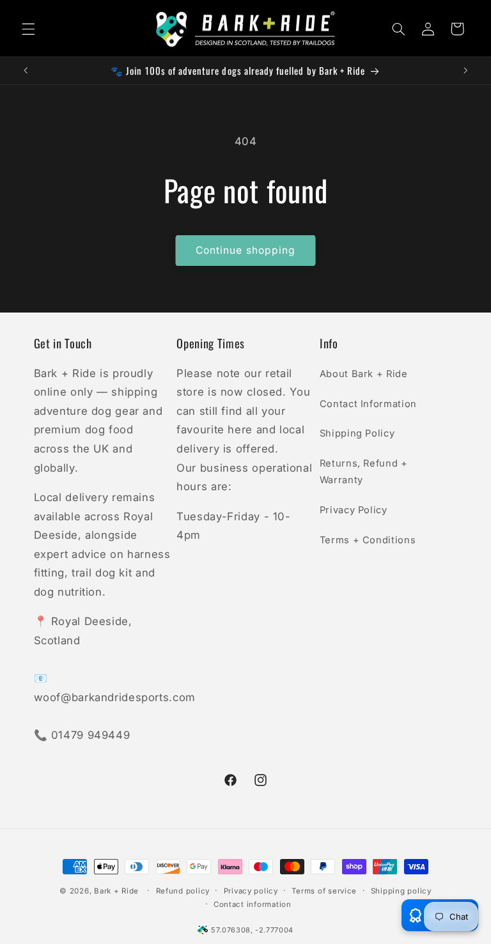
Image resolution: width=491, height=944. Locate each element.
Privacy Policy (353, 510)
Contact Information (368, 404)
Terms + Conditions (368, 540)
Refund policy (183, 890)
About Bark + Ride (364, 374)
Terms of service (324, 890)
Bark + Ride (116, 890)
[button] (28, 28)
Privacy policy (251, 890)
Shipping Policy (357, 433)
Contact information (253, 904)
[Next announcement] (465, 70)
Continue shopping (245, 250)
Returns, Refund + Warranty (364, 472)
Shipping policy (401, 890)
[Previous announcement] (26, 70)
